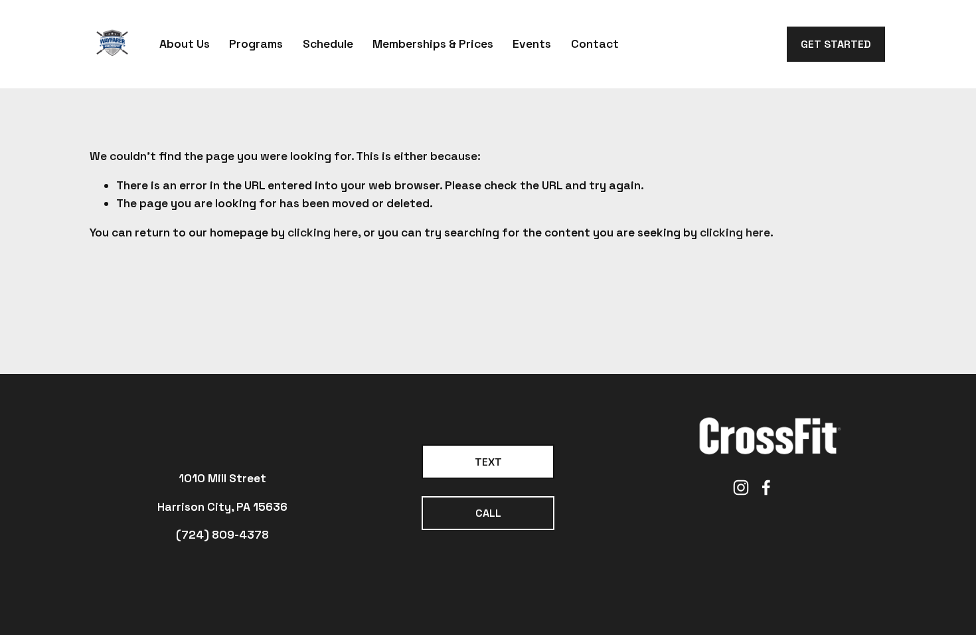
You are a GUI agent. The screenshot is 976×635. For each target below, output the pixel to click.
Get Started (836, 44)
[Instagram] (741, 488)
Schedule (328, 44)
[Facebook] (766, 488)
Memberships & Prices (432, 44)
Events (532, 44)
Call (488, 513)
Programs (256, 44)
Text (488, 462)
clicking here (322, 232)
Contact (595, 44)
